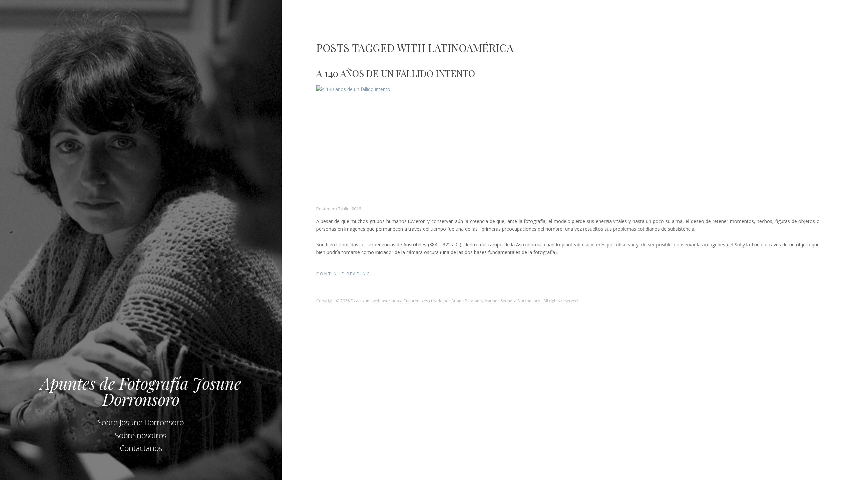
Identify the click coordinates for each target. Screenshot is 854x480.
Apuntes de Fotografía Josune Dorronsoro (140, 391)
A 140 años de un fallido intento (395, 73)
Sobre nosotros (140, 435)
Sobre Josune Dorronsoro (141, 422)
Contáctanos (141, 448)
